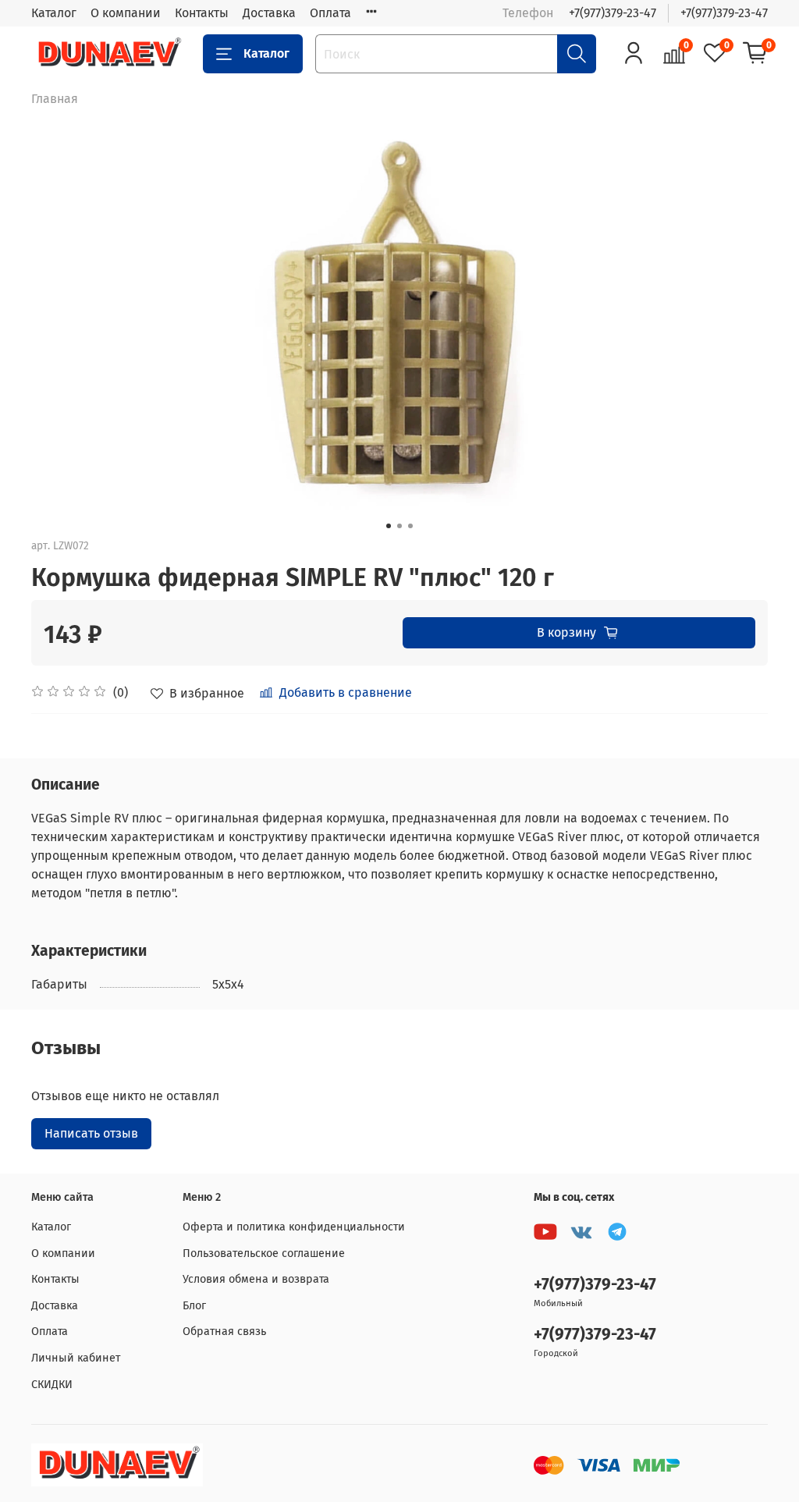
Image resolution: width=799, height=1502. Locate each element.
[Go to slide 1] (388, 526)
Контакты (202, 12)
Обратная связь (224, 1331)
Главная (54, 98)
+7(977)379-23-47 (612, 12)
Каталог (53, 12)
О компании (126, 12)
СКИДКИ (52, 1384)
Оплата (330, 12)
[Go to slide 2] (399, 526)
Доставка (269, 12)
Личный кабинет (75, 1358)
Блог (194, 1305)
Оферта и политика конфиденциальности (294, 1227)
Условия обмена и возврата (256, 1279)
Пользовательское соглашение (264, 1253)
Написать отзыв (91, 1133)
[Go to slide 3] (410, 526)
